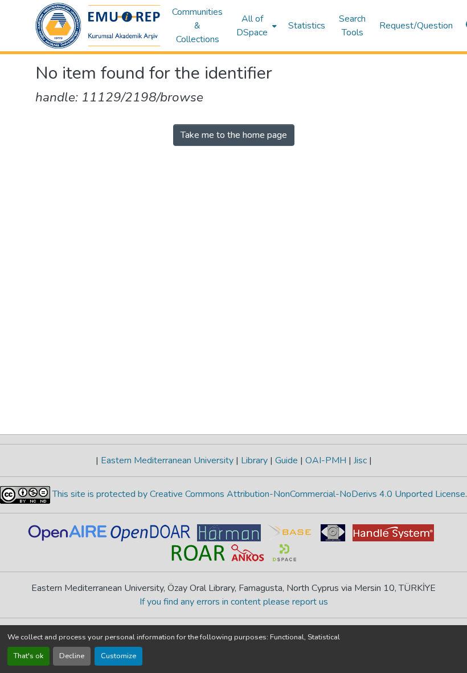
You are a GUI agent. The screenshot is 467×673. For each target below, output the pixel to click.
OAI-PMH (326, 460)
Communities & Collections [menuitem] (197, 26)
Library (254, 460)
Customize (118, 656)
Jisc (360, 460)
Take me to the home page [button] (234, 135)
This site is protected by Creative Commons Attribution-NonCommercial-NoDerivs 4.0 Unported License (257, 494)
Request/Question (416, 25)
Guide (286, 460)
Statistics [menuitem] (306, 25)
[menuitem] (255, 25)
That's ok (28, 656)
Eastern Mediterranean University (167, 460)
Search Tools (352, 26)
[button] (98, 25)
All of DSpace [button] (252, 26)
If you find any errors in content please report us (234, 601)
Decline (71, 656)
